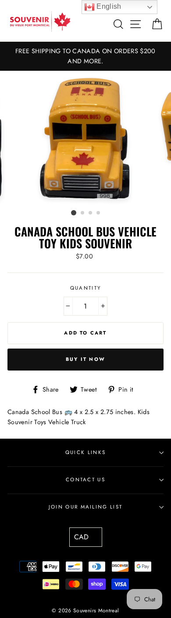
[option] (85, 56)
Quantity (85, 287)
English (108, 6)
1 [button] (73, 212)
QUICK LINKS (85, 452)
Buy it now (85, 359)
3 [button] (91, 213)
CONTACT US (85, 479)
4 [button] (98, 213)
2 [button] (83, 213)
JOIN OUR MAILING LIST (86, 506)
